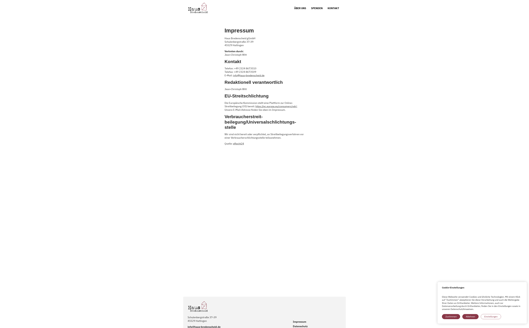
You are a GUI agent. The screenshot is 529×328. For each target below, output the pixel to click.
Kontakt (333, 8)
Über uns (300, 8)
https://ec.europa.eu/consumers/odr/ (276, 106)
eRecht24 (238, 143)
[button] (451, 316)
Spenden (317, 8)
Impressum (299, 321)
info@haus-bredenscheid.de (248, 75)
